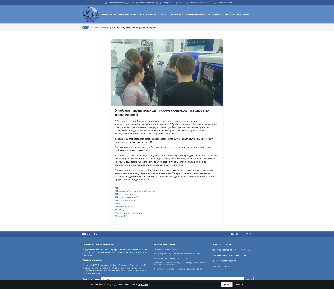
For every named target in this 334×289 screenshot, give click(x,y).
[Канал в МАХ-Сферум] (232, 234)
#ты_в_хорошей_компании (128, 212)
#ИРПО (118, 203)
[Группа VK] (237, 234)
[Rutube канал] (242, 234)
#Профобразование (125, 200)
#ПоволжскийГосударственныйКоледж (135, 191)
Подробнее (143, 284)
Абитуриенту (152, 14)
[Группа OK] (251, 234)
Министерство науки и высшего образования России (178, 254)
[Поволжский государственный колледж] (91, 14)
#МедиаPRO (121, 216)
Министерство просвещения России (170, 258)
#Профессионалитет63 (126, 197)
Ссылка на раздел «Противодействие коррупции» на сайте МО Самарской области (180, 263)
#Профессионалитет (125, 194)
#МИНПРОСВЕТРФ (124, 206)
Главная (95, 27)
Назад (86, 27)
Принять (227, 284)
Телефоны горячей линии (166, 249)
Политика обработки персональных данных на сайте (178, 269)
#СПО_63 (119, 209)
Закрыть (239, 284)
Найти (248, 279)
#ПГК (117, 187)
